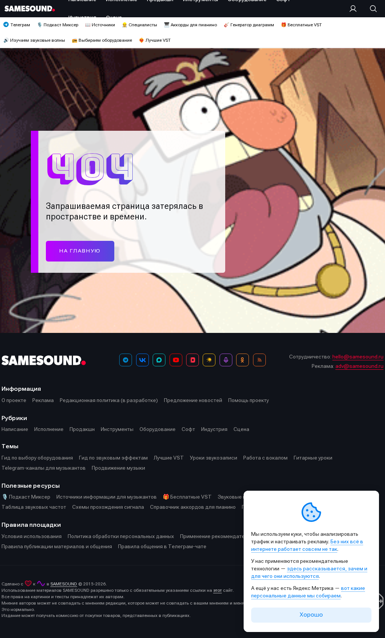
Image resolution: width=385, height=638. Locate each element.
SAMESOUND (63, 584)
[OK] (242, 360)
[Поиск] (369, 9)
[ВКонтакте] (142, 360)
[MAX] (159, 360)
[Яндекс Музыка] (209, 360)
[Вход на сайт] (355, 9)
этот (217, 590)
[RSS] (259, 360)
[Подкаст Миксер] (226, 360)
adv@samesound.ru (359, 366)
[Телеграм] (125, 360)
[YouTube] (176, 360)
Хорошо (311, 615)
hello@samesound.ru (357, 357)
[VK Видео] (192, 360)
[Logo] (30, 8)
